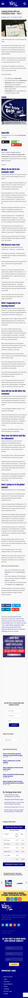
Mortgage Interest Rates (9, 822)
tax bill (9, 631)
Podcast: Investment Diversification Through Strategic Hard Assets (13, 775)
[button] (3, 4)
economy (9, 621)
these (2, 160)
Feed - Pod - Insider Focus (16, 623)
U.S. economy (15, 631)
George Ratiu (17, 625)
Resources (7, 981)
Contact (6, 993)
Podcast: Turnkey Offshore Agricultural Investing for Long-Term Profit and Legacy (12, 755)
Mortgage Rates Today (14, 827)
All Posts (10, 616)
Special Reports (21, 572)
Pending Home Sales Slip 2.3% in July (14, 807)
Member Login (8, 991)
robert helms (22, 629)
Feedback (18, 584)
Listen (5, 979)
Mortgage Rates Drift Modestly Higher (13, 799)
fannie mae (15, 621)
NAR (8, 629)
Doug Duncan (11, 618)
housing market (9, 627)
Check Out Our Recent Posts (10, 749)
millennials (4, 629)
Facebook (8, 584)
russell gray (4, 631)
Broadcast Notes (17, 616)
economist (4, 621)
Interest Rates (17, 627)
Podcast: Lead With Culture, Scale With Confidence (12, 762)
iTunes (4, 137)
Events (5, 986)
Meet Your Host (8, 976)
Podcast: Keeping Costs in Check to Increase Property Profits (13, 768)
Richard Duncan (14, 629)
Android (7, 580)
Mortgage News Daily (13, 792)
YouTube (12, 580)
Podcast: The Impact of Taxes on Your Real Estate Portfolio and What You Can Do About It (13, 782)
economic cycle (20, 618)
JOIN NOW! (14, 725)
